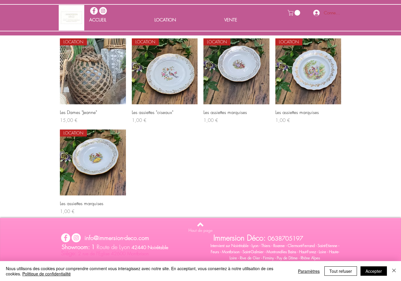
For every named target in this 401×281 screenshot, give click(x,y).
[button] (294, 13)
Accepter (373, 271)
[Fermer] (393, 271)
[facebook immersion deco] (94, 11)
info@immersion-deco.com (117, 238)
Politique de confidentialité (46, 274)
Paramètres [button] (309, 271)
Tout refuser (340, 271)
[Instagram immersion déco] (103, 11)
